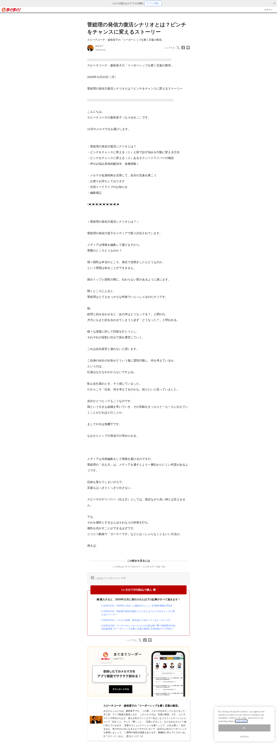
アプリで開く (153, 3)
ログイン (268, 10)
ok (244, 728)
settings (244, 736)
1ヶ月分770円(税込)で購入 (136, 589)
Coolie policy (241, 721)
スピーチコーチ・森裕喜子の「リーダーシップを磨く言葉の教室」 (125, 39)
